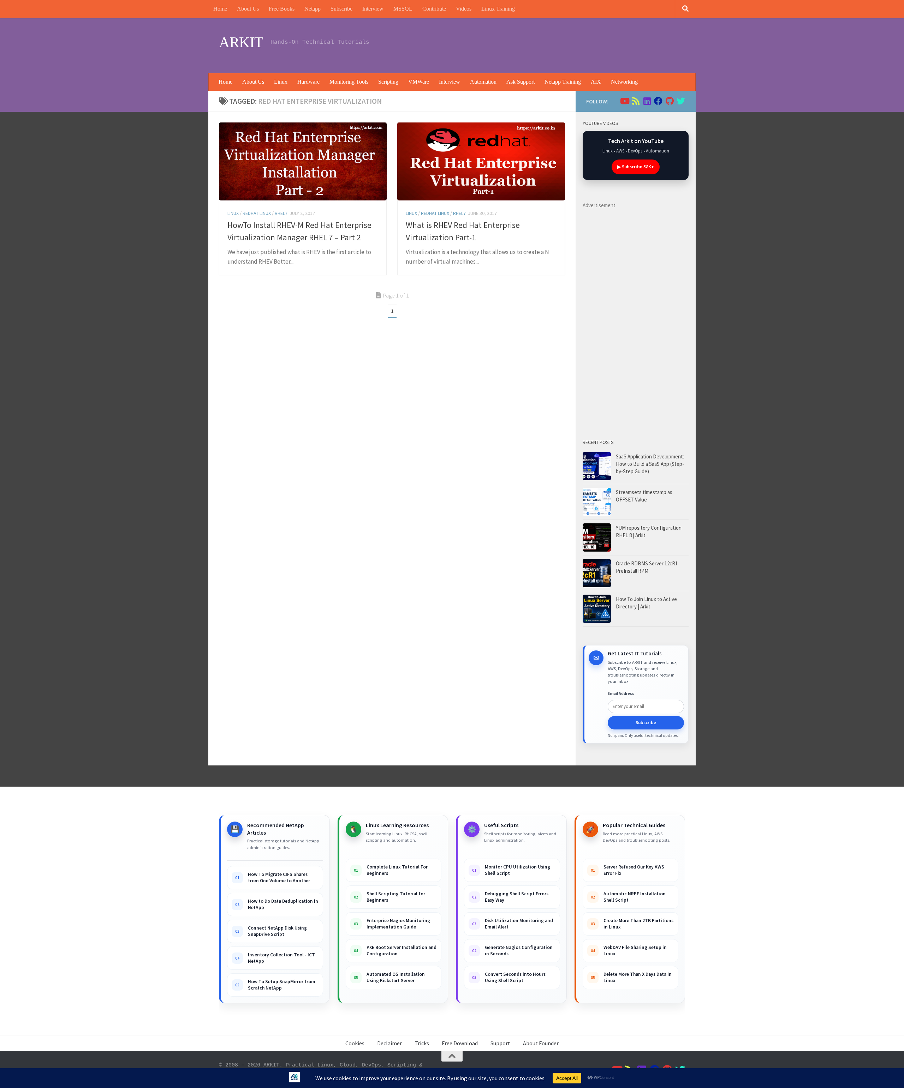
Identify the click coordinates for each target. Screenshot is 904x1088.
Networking (624, 82)
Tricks (422, 1043)
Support (500, 1043)
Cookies (354, 1043)
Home (220, 9)
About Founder (541, 1043)
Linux (280, 82)
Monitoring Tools (348, 82)
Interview (372, 9)
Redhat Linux (257, 213)
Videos (463, 9)
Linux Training (498, 9)
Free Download (460, 1043)
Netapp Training (563, 82)
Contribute (434, 9)
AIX (596, 82)
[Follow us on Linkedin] (647, 101)
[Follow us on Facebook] (658, 101)
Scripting (388, 82)
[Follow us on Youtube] (624, 101)
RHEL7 (281, 213)
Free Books (282, 9)
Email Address (621, 693)
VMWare (418, 82)
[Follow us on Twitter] (681, 101)
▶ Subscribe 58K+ (635, 167)
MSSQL (402, 9)
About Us (248, 9)
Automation (483, 82)
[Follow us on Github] (669, 101)
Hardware (308, 82)
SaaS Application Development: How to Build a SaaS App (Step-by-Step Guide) (650, 464)
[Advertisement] (556, 44)
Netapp (312, 9)
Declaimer (389, 1043)
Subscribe (341, 9)
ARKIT (241, 42)
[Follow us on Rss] (635, 101)
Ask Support (520, 82)
